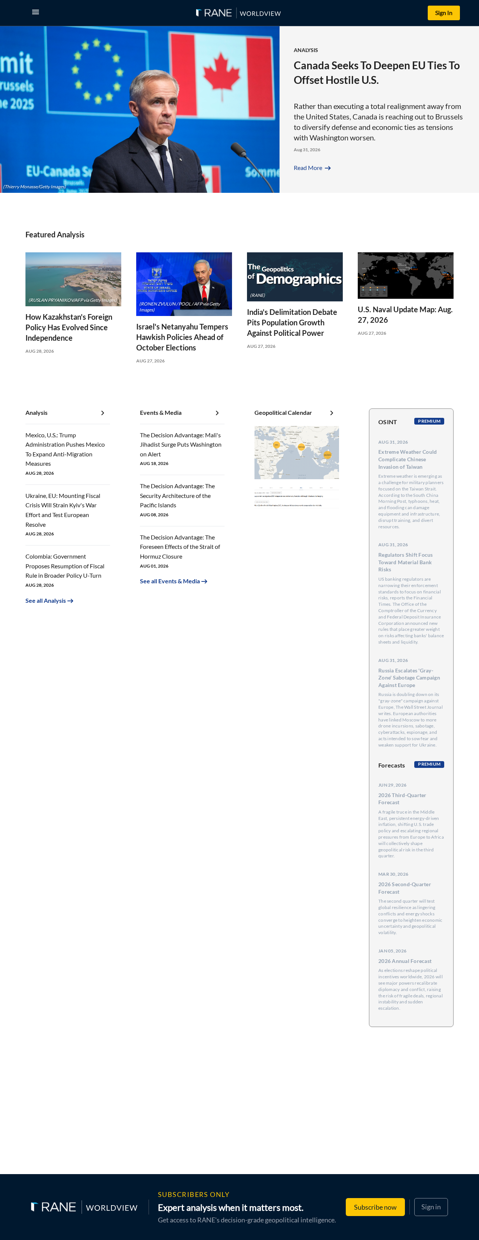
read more (313, 167)
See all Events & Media (170, 580)
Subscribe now (375, 1207)
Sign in (431, 1207)
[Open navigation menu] (37, 12)
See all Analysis (45, 600)
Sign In (443, 12)
